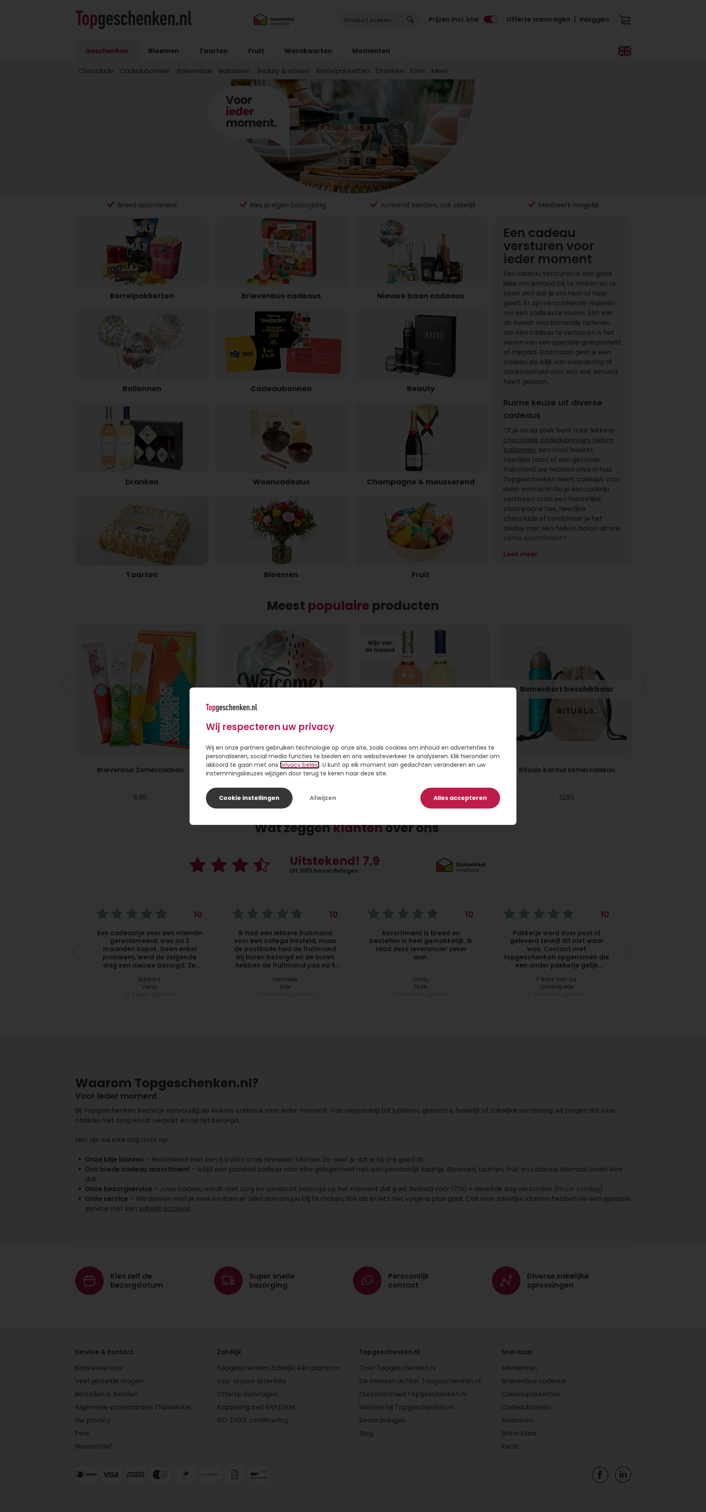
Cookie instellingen (249, 798)
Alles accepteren (460, 798)
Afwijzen (323, 798)
